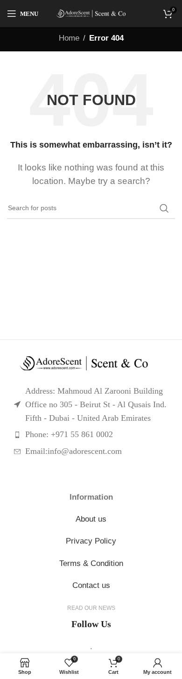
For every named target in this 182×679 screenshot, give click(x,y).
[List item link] (91, 434)
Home (69, 38)
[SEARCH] (164, 208)
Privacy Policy (91, 541)
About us (91, 519)
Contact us (91, 585)
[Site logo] (91, 13)
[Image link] (91, 363)
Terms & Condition (91, 563)
